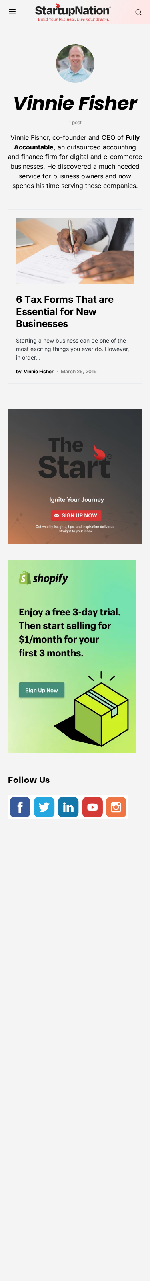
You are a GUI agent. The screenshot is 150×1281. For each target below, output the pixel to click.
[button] (12, 12)
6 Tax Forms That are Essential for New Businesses (65, 311)
